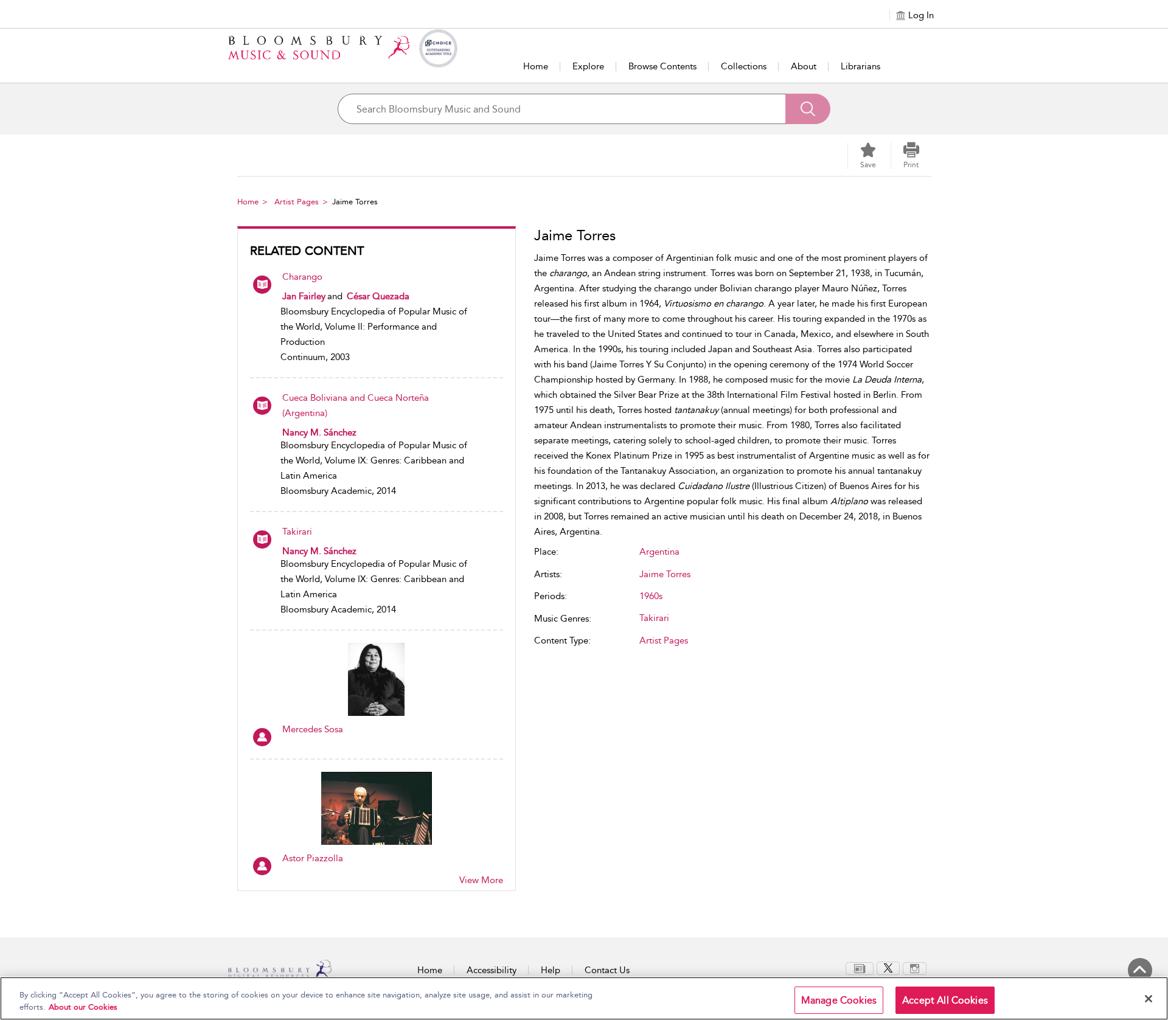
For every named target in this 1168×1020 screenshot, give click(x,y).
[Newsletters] (859, 967)
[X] (888, 967)
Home (535, 66)
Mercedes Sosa (312, 729)
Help (550, 970)
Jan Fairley (303, 296)
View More (481, 880)
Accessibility (491, 970)
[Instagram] (914, 967)
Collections (743, 66)
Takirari (297, 531)
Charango (302, 276)
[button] (911, 155)
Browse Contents (662, 66)
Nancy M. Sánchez (319, 432)
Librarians (860, 66)
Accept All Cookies (945, 1000)
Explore (588, 66)
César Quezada (378, 296)
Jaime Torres (664, 574)
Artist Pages (296, 201)
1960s (650, 596)
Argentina (659, 551)
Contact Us (607, 970)
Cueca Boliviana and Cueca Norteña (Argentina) (355, 405)
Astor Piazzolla (312, 858)
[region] (584, 998)
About (803, 66)
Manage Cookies (839, 1000)
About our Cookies (83, 1006)
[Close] (1148, 998)
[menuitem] (860, 968)
